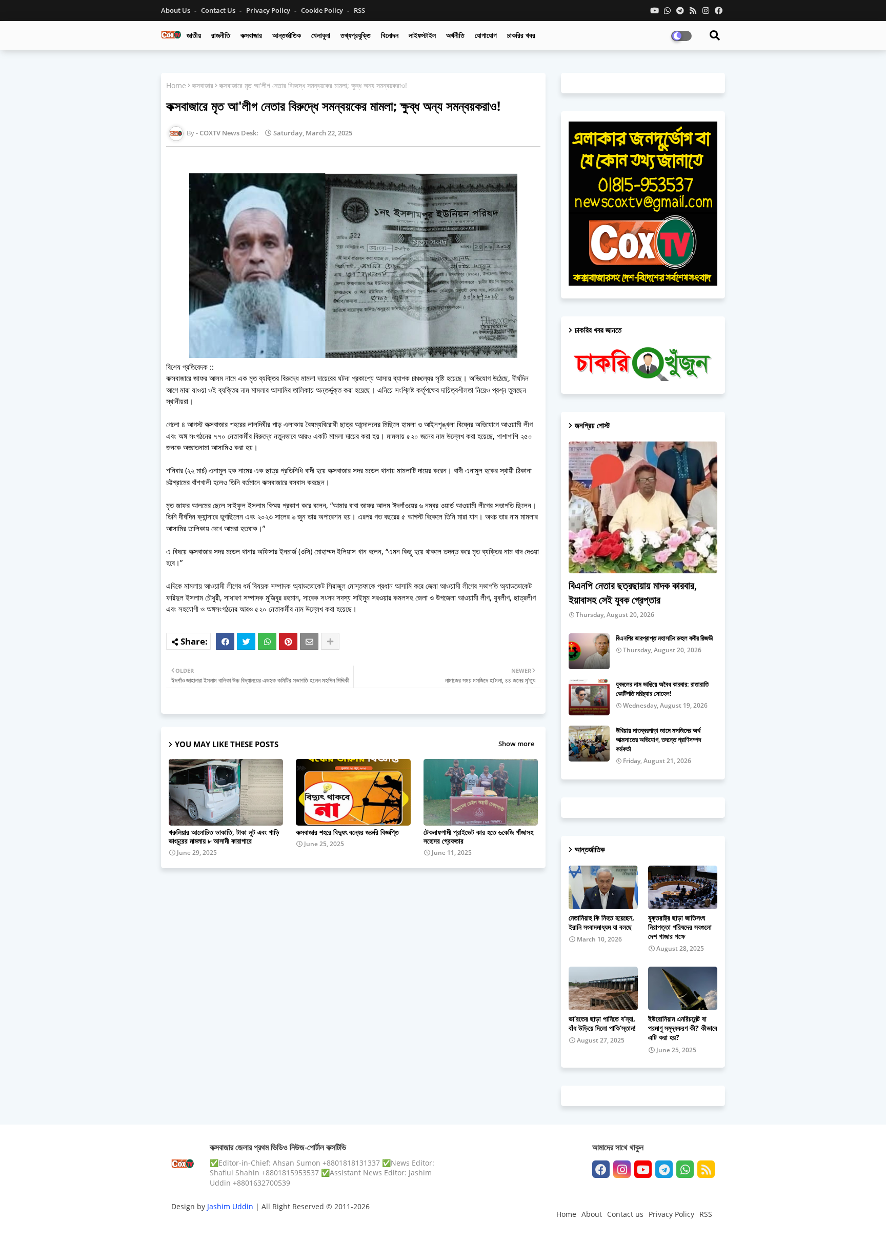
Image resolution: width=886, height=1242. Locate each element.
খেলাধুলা (320, 35)
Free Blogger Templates (376, 1224)
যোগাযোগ (486, 35)
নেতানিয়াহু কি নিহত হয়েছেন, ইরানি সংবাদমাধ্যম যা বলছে (601, 922)
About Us (176, 10)
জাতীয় (194, 35)
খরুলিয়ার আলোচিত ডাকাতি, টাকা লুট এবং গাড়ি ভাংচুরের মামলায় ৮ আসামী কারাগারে (224, 836)
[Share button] (330, 641)
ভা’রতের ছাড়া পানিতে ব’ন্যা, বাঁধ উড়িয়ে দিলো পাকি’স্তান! (602, 1023)
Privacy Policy (269, 10)
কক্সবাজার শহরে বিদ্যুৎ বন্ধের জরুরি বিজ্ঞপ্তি (347, 832)
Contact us (219, 10)
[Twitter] (246, 641)
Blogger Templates (244, 1224)
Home (176, 85)
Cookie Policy (323, 10)
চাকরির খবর (521, 35)
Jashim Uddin (231, 1206)
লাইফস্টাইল (422, 35)
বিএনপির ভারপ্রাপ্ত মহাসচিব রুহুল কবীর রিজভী (664, 638)
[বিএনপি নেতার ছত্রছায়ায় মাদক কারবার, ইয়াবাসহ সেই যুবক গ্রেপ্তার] (643, 507)
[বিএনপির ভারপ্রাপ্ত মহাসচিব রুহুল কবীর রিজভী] (589, 651)
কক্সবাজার (251, 35)
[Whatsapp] (267, 641)
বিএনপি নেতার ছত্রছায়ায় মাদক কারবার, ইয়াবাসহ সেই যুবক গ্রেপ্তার (633, 592)
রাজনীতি (220, 35)
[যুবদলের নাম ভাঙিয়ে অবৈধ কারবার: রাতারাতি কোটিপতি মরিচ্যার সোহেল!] (589, 697)
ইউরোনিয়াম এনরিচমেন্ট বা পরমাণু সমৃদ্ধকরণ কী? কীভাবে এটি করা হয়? (682, 1028)
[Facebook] (225, 641)
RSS (359, 10)
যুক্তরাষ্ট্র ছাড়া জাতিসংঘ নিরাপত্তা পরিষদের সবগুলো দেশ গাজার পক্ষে (680, 927)
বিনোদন (389, 35)
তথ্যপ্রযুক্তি (355, 35)
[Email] (309, 641)
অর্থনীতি (455, 35)
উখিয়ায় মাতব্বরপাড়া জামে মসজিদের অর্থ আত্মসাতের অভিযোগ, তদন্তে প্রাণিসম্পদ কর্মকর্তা (658, 739)
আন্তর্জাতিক (286, 35)
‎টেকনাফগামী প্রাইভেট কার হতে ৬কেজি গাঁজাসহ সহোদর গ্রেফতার (478, 836)
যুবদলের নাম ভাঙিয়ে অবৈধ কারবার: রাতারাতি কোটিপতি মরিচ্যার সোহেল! (662, 688)
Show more (516, 743)
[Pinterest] (288, 641)
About (591, 1214)
